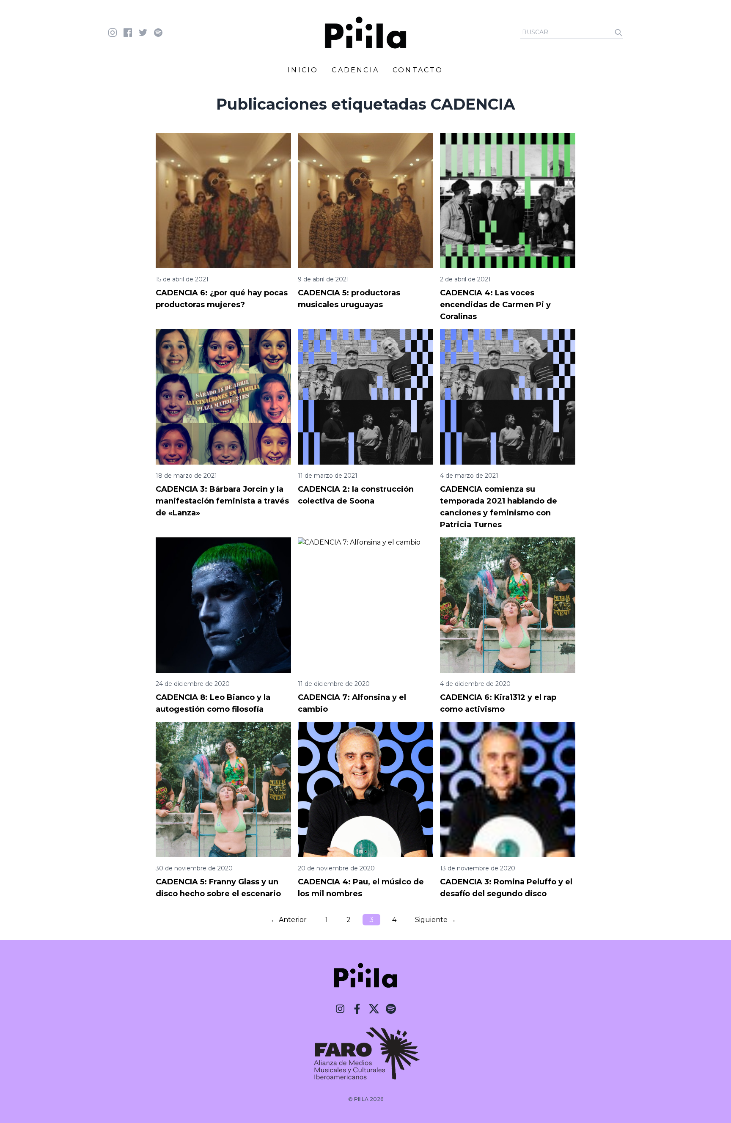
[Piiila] (365, 33)
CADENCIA (355, 70)
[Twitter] (374, 1009)
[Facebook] (357, 1009)
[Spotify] (391, 1009)
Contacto (418, 70)
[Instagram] (340, 1009)
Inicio (303, 70)
